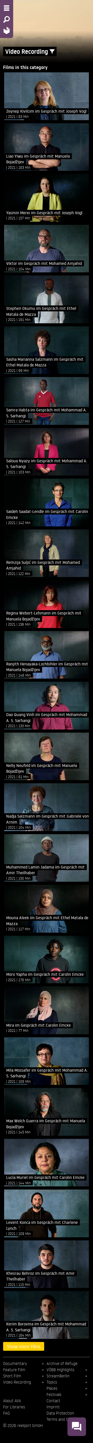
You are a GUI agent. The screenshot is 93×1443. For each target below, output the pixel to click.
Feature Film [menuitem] (14, 1369)
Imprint (53, 1406)
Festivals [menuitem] (54, 1394)
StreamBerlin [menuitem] (58, 1375)
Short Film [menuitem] (12, 1375)
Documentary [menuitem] (15, 1363)
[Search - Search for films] (6, 19)
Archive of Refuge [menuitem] (62, 1363)
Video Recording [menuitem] (17, 1382)
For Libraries (14, 1406)
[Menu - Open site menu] (6, 8)
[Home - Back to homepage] (6, 30)
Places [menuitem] (52, 1388)
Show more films (24, 1346)
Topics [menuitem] (52, 1382)
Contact (53, 1400)
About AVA (12, 1400)
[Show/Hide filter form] (52, 51)
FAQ (6, 1413)
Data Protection (60, 1413)
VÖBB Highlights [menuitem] (60, 1369)
